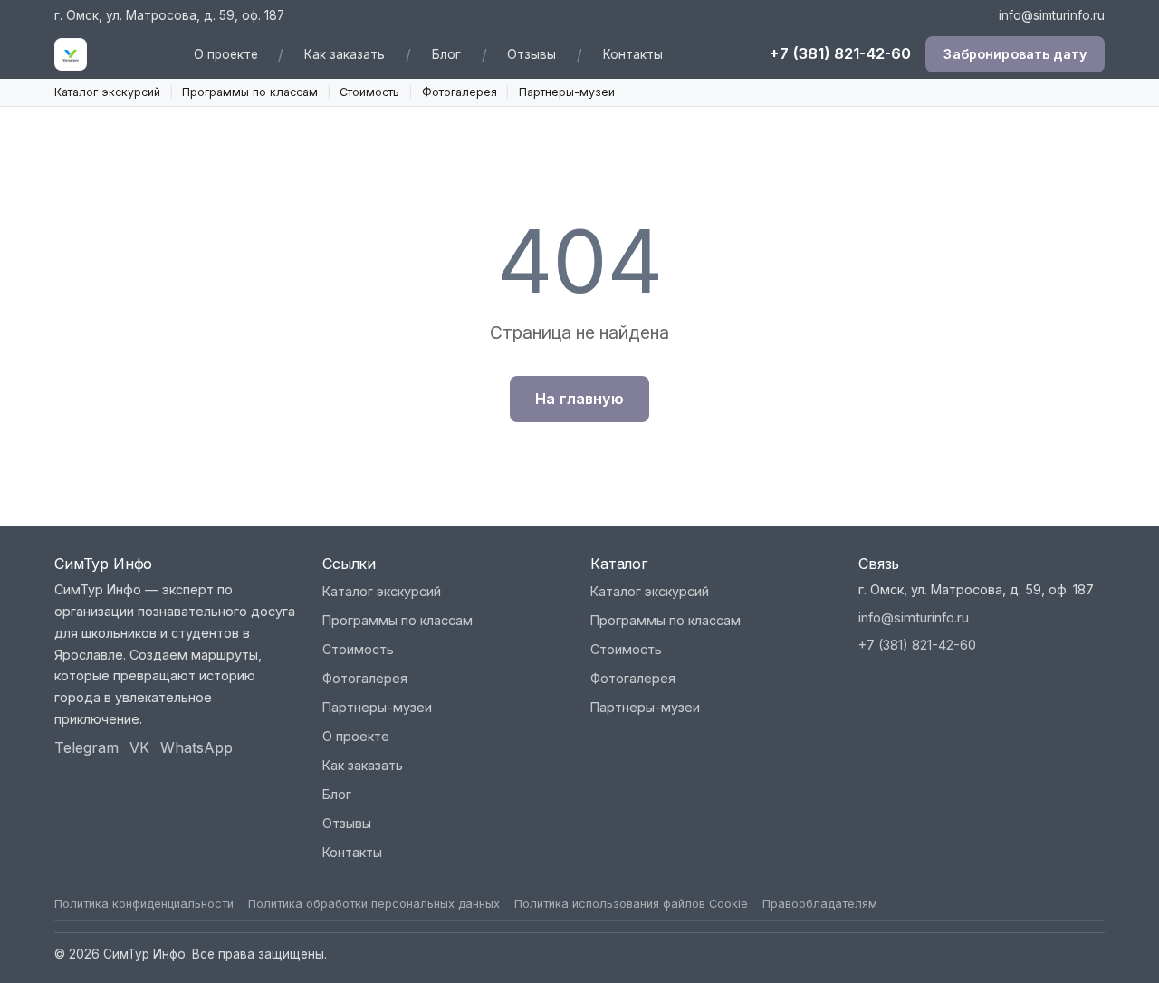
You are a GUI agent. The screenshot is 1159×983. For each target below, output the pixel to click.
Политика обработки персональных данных (374, 904)
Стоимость (369, 92)
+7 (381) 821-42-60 (840, 54)
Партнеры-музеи (567, 92)
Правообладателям (819, 904)
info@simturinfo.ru (1052, 15)
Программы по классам (250, 92)
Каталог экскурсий (107, 92)
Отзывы (531, 54)
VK (139, 747)
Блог (446, 54)
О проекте (226, 54)
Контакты (633, 54)
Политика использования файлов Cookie (631, 904)
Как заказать (344, 54)
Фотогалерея (459, 92)
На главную (579, 399)
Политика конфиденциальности (144, 904)
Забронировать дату (1015, 55)
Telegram (86, 747)
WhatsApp (196, 747)
